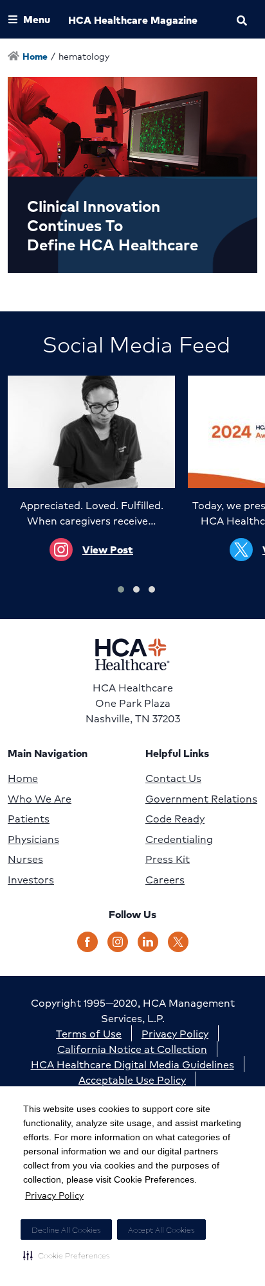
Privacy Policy (54, 1195)
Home (23, 778)
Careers (165, 879)
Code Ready (175, 818)
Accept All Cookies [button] (161, 1230)
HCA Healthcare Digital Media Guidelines (132, 1064)
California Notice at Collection (132, 1049)
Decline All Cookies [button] (66, 1230)
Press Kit (167, 859)
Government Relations (201, 798)
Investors (31, 879)
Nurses (25, 859)
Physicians (33, 839)
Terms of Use (89, 1033)
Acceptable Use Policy (132, 1080)
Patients (29, 818)
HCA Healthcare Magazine (132, 20)
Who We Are (39, 798)
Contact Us (173, 778)
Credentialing (179, 839)
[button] (67, 1255)
